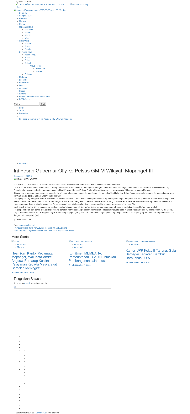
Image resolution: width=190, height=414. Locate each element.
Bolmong (29, 74)
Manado (22, 21)
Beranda (23, 12)
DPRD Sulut (24, 99)
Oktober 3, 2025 (83, 265)
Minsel (27, 32)
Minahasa (29, 29)
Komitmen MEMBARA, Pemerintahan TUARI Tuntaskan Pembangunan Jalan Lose (92, 257)
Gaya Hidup (35, 65)
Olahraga (23, 77)
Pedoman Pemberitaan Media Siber (35, 96)
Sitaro (27, 46)
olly (34, 225)
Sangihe (28, 49)
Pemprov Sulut (25, 15)
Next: (44, 230)
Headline (23, 18)
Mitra (27, 37)
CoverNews (41, 412)
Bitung (22, 24)
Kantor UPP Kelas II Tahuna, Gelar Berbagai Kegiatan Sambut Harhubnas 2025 (151, 254)
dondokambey (25, 225)
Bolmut (28, 63)
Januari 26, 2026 (26, 272)
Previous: (40, 227)
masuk (27, 283)
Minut (27, 35)
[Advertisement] (95, 141)
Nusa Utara (24, 40)
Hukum (22, 90)
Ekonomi (23, 79)
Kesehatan (40, 68)
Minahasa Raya (26, 26)
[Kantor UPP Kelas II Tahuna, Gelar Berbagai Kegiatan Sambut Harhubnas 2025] (140, 241)
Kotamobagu (30, 54)
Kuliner (39, 71)
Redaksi (22, 93)
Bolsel (27, 60)
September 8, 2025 (141, 262)
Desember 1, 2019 (22, 176)
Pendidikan (24, 82)
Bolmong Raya (25, 51)
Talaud (28, 43)
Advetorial (23, 88)
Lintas (21, 85)
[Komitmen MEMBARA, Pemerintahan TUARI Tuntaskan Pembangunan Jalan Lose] (80, 241)
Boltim (27, 57)
